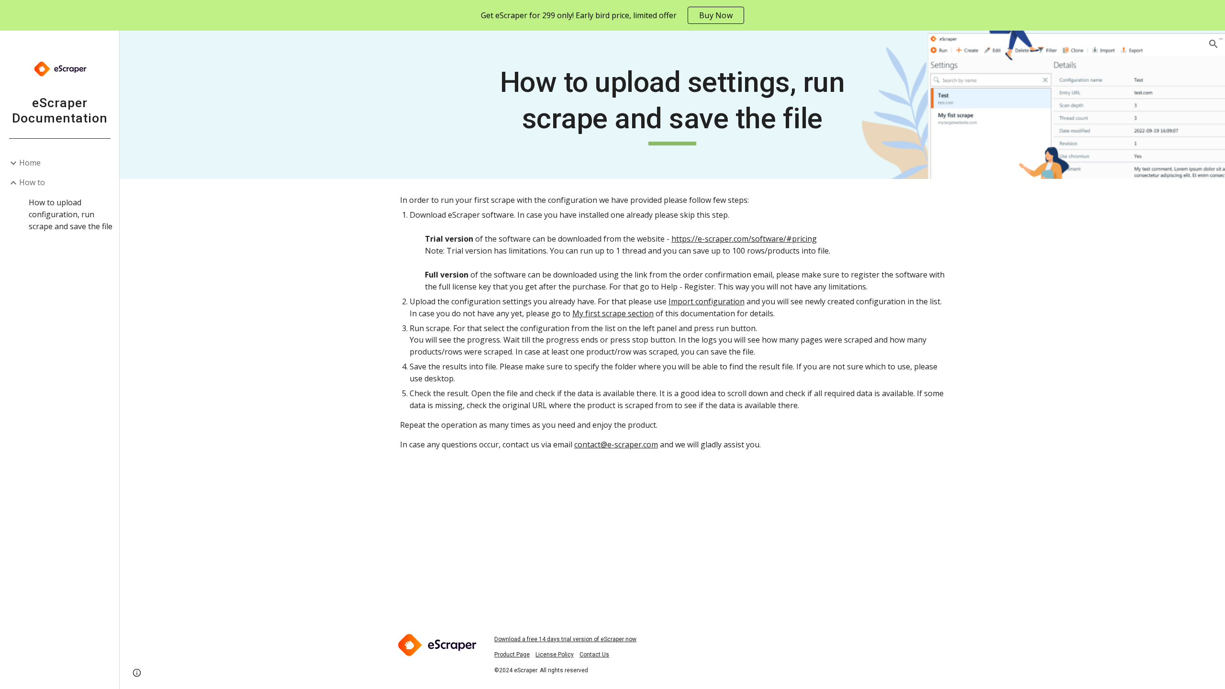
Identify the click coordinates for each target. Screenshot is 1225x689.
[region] (612, 15)
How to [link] (32, 182)
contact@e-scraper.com (616, 444)
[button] (1213, 44)
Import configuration (706, 301)
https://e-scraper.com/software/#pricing (744, 238)
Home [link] (30, 162)
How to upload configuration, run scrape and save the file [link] (70, 214)
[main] (672, 104)
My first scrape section (613, 313)
